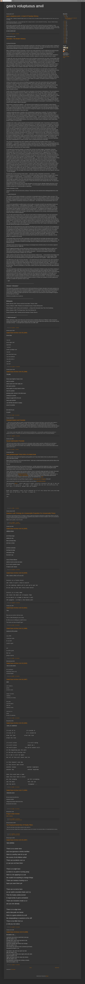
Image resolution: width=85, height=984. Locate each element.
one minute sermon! (41, 481)
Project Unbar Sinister (13, 814)
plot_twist (20, 819)
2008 (65, 41)
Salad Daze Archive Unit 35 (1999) (16, 371)
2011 (65, 37)
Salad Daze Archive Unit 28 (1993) (16, 723)
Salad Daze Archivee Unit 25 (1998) (17, 932)
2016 (65, 29)
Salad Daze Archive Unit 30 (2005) (16, 663)
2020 (65, 24)
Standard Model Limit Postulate (15, 420)
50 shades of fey (11, 523)
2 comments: (17, 508)
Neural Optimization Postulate (15, 441)
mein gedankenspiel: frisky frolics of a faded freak (21, 454)
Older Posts (57, 967)
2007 (65, 42)
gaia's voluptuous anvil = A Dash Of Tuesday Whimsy (22, 16)
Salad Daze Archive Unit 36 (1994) (16, 332)
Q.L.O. (16, 483)
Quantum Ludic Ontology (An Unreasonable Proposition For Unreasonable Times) (30, 513)
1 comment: (17, 327)
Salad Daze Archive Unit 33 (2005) (16, 573)
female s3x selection (22, 474)
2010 (65, 38)
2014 (65, 32)
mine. (42, 476)
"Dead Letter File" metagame (39, 479)
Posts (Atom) (13, 969)
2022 (65, 21)
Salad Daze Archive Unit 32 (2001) (16, 608)
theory (19, 523)
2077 (65, 15)
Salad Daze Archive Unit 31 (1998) (16, 628)
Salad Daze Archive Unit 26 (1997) (16, 840)
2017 (65, 28)
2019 (65, 25)
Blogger (47, 976)
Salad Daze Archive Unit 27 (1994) (16, 790)
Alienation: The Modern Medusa (16, 38)
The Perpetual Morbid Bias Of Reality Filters (19, 825)
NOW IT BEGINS (9, 816)
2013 (65, 34)
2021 (65, 22)
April (66, 16)
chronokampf (17, 819)
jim (64, 51)
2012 (65, 35)
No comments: (17, 366)
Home (31, 967)
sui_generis (16, 523)
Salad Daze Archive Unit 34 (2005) (16, 528)
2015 (65, 31)
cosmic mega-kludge (23, 475)
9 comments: (17, 33)
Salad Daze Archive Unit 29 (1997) (16, 679)
